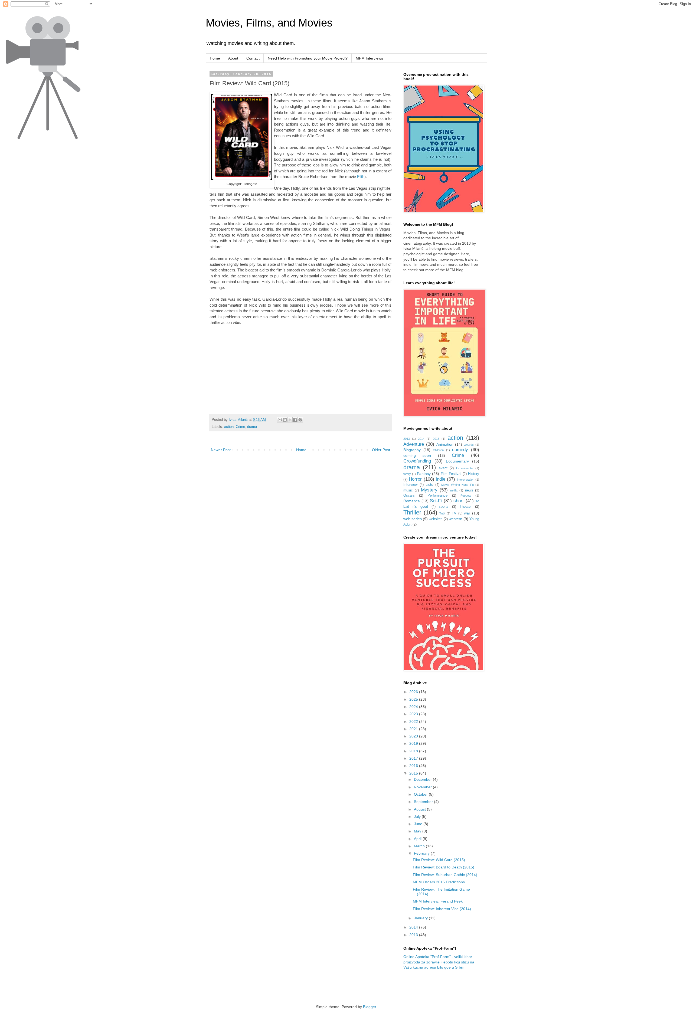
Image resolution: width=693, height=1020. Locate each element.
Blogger (369, 1007)
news (469, 490)
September (424, 801)
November (423, 787)
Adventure (413, 444)
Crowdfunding (417, 461)
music (408, 490)
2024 (414, 706)
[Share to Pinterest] (300, 419)
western (455, 519)
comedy (460, 449)
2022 (414, 721)
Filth (360, 176)
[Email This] (279, 419)
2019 (414, 743)
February (422, 853)
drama (252, 427)
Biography (412, 450)
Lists (429, 485)
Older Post (381, 450)
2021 (414, 729)
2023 (414, 714)
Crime (240, 427)
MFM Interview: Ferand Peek (438, 901)
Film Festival (451, 474)
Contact (253, 58)
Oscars (409, 495)
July (418, 816)
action (229, 427)
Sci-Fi (436, 500)
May (418, 831)
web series (412, 519)
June (418, 824)
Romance (411, 501)
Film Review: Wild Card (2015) (439, 860)
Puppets (465, 495)
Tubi (442, 513)
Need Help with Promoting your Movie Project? (308, 58)
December (423, 779)
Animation (444, 444)
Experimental (464, 468)
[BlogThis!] (284, 419)
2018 (414, 751)
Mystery (429, 490)
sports (444, 507)
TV (454, 513)
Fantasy (424, 473)
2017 (414, 758)
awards (469, 444)
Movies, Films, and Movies (269, 23)
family (407, 473)
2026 (414, 692)
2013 (406, 438)
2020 (414, 736)
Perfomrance (437, 495)
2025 (414, 699)
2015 (436, 438)
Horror (415, 479)
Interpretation (465, 479)
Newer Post (221, 450)
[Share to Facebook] (295, 419)
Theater (466, 507)
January (421, 918)
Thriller (412, 512)
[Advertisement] (255, 369)
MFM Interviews (369, 58)
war (467, 513)
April (418, 839)
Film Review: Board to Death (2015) (443, 867)
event (443, 468)
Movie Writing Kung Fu (457, 484)
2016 (414, 765)
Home (215, 58)
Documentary (457, 461)
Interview (410, 485)
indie (440, 479)
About (233, 58)
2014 (421, 438)
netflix (454, 490)
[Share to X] (290, 419)
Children (438, 450)
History (473, 474)
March (420, 846)
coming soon (417, 455)
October (421, 794)
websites (436, 519)
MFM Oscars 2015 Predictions (439, 882)
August (420, 809)
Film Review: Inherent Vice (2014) (442, 909)
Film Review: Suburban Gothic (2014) (445, 875)
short (458, 500)
